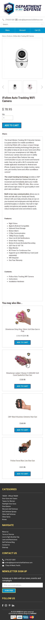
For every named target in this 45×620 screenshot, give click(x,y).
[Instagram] (6, 605)
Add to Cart (12, 125)
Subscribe (9, 590)
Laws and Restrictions (9, 539)
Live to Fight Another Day (10, 537)
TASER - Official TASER (10, 496)
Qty (3, 114)
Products (9, 36)
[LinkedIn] (13, 605)
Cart (37, 30)
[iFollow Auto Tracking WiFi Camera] (15, 87)
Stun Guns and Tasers (9, 498)
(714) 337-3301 (10, 20)
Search (42, 24)
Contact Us (6, 545)
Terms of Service (8, 534)
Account (22, 30)
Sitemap (5, 547)
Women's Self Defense (10, 509)
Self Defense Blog (8, 542)
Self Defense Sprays (9, 511)
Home (4, 36)
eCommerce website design (18, 613)
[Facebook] (2, 605)
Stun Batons (6, 506)
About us (5, 532)
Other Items (6, 517)
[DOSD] (22, 13)
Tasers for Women (8, 501)
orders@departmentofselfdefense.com (30, 20)
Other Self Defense (9, 514)
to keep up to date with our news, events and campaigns (21, 579)
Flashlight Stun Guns (9, 504)
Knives (4, 519)
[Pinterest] (9, 605)
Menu (7, 30)
